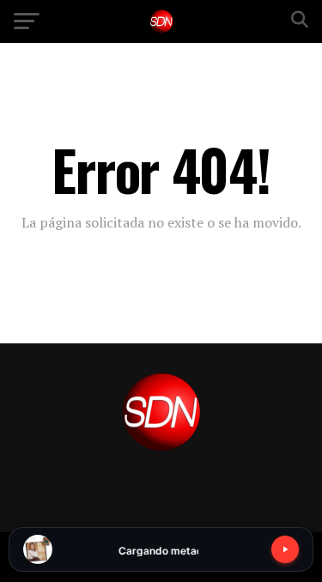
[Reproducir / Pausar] (285, 549)
